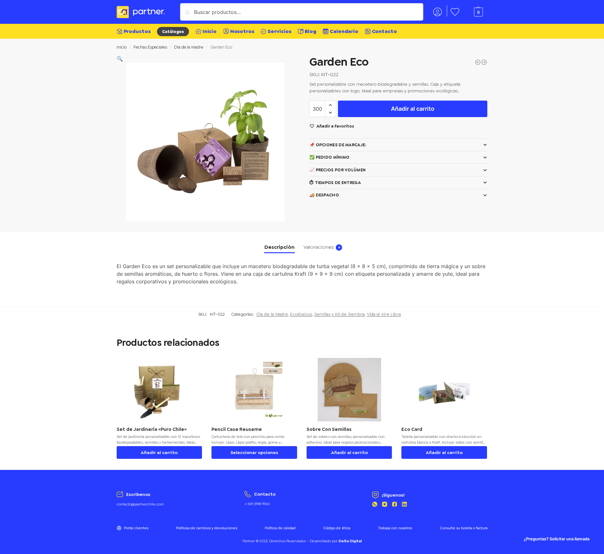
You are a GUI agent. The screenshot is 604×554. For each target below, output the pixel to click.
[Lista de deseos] (192, 367)
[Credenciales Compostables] (478, 62)
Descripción (279, 247)
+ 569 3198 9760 (257, 503)
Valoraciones (321, 247)
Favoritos (455, 10)
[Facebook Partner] (394, 505)
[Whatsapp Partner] (374, 505)
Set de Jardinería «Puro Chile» (152, 429)
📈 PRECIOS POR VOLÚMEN (337, 170)
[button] (120, 59)
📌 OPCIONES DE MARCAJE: (337, 145)
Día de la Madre (188, 47)
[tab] (279, 247)
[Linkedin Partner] (404, 505)
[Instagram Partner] (384, 505)
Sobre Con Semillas (329, 429)
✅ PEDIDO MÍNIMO (329, 157)
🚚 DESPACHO (324, 195)
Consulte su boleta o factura (464, 528)
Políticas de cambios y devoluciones (206, 528)
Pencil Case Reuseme (236, 429)
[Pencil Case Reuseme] (254, 389)
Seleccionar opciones (254, 452)
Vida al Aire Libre (384, 314)
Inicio (122, 47)
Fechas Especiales (150, 47)
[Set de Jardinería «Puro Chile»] (159, 389)
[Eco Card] (444, 389)
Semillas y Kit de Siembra (339, 314)
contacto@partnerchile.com (140, 504)
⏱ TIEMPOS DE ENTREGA (335, 182)
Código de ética (336, 528)
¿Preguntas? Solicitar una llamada (556, 539)
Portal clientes (136, 528)
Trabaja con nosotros (395, 528)
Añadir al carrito (412, 108)
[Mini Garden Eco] (484, 62)
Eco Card (411, 429)
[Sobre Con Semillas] (349, 389)
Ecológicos (301, 314)
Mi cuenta (437, 10)
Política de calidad (280, 528)
